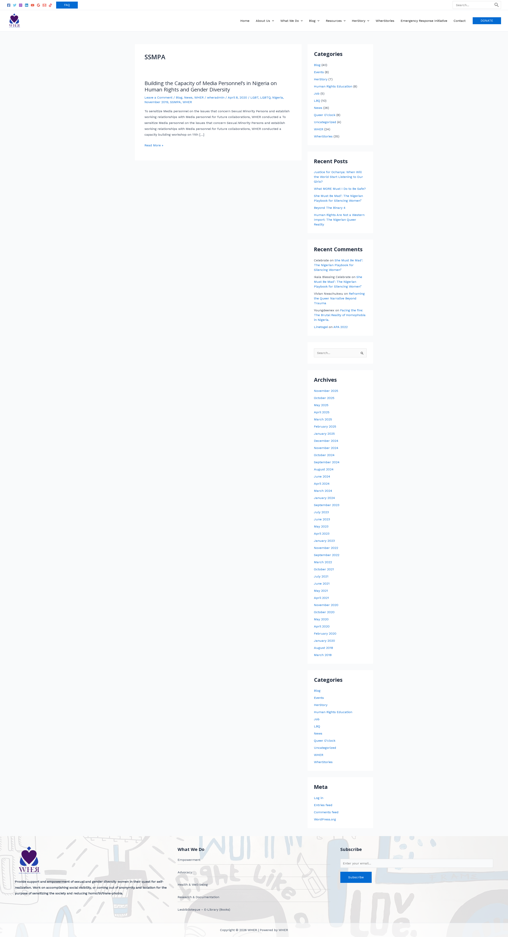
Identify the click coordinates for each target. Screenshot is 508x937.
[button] (67, 5)
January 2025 (324, 433)
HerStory (320, 79)
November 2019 (156, 102)
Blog (179, 97)
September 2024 (327, 462)
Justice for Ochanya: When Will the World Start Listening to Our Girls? (338, 176)
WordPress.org (325, 819)
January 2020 (324, 641)
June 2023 (322, 519)
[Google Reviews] (38, 5)
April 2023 (321, 533)
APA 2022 (340, 327)
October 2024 (324, 455)
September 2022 (326, 555)
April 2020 (322, 626)
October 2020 (324, 612)
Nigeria (277, 97)
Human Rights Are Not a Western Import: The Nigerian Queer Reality (339, 219)
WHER (199, 97)
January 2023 (324, 541)
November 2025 (326, 391)
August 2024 (324, 469)
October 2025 (324, 398)
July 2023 (321, 512)
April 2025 (321, 412)
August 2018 (323, 648)
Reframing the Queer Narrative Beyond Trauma (339, 298)
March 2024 (323, 491)
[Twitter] (14, 5)
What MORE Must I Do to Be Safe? (340, 189)
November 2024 (326, 448)
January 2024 (324, 498)
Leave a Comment (158, 97)
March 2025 (323, 419)
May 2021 (321, 591)
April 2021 (321, 598)
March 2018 (323, 655)
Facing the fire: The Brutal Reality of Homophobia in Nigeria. (340, 315)
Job (316, 93)
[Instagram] (20, 5)
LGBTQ (265, 97)
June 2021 (322, 583)
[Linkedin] (26, 5)
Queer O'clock (324, 115)
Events (319, 72)
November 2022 (326, 548)
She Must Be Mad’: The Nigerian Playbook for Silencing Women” (338, 265)
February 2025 (325, 426)
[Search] (497, 5)
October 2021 (324, 569)
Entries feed (323, 805)
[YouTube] (32, 5)
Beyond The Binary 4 (329, 208)
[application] (272, 20)
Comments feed (326, 812)
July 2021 (321, 576)
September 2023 (326, 505)
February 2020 (325, 633)
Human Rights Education (333, 86)
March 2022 (323, 562)
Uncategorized (325, 122)
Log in (318, 798)
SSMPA (175, 102)
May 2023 (321, 526)
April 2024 (322, 483)
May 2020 (321, 619)
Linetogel (321, 327)
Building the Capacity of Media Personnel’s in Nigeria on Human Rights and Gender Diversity (210, 86)
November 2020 (326, 605)
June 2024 (322, 476)
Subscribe (356, 877)
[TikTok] (50, 5)
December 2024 (326, 441)
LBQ (317, 101)
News (188, 97)
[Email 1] (44, 5)
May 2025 (321, 405)
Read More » (153, 145)
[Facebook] (9, 5)
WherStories (323, 136)
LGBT (254, 97)
